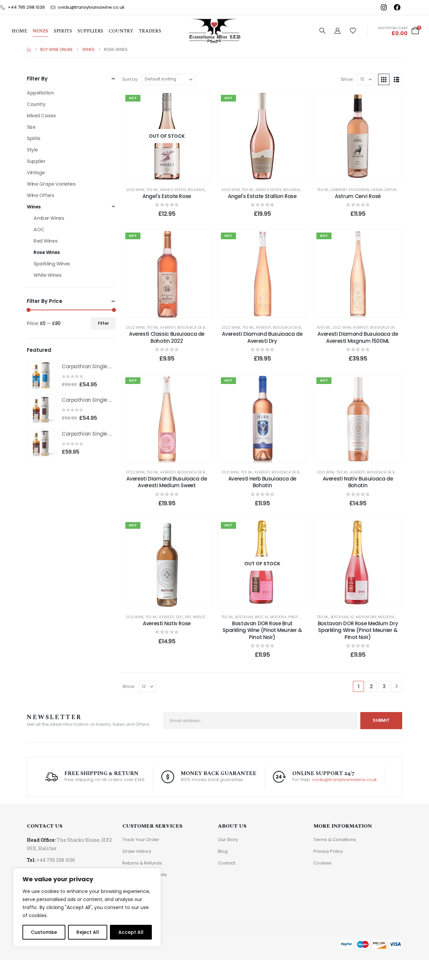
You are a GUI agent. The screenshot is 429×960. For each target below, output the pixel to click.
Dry (188, 617)
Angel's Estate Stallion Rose (262, 196)
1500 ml (323, 327)
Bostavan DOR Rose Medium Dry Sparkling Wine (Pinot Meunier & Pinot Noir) (358, 630)
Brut (259, 617)
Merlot (199, 617)
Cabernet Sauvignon (349, 189)
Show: (347, 79)
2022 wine (135, 327)
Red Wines (45, 241)
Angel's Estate (173, 189)
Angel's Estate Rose (166, 196)
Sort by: (130, 79)
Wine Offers (40, 195)
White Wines (47, 275)
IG (266, 617)
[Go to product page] (41, 375)
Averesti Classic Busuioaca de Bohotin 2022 (166, 337)
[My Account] (337, 31)
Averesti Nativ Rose (167, 623)
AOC (39, 229)
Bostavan (244, 617)
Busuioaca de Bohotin (197, 327)
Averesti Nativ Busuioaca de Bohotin (358, 482)
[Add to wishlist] (200, 102)
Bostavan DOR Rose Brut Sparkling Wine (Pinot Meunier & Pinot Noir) (262, 630)
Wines (40, 31)
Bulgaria (196, 189)
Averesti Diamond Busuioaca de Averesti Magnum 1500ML (357, 337)
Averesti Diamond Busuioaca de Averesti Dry (262, 337)
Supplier (36, 161)
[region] (87, 907)
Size (31, 127)
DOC (179, 617)
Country (121, 31)
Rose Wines (47, 252)
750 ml (152, 189)
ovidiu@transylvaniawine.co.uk (344, 779)
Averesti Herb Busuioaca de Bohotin (262, 482)
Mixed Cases (41, 115)
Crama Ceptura (385, 189)
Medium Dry (366, 617)
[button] (322, 31)
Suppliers (90, 31)
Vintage (36, 172)
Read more (171, 173)
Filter (103, 323)
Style (32, 149)
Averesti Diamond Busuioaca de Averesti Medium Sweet (166, 482)
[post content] (167, 136)
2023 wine (135, 189)
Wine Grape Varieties (51, 184)
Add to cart (267, 173)
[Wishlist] (353, 31)
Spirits (63, 31)
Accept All (130, 932)
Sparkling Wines (52, 263)
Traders (150, 31)
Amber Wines (49, 218)
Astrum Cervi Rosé (358, 196)
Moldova (278, 617)
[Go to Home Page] (29, 50)
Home (19, 31)
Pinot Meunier (301, 617)
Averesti (168, 327)
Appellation (40, 92)
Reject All (87, 932)
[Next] (396, 686)
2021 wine (230, 472)
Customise (44, 932)
